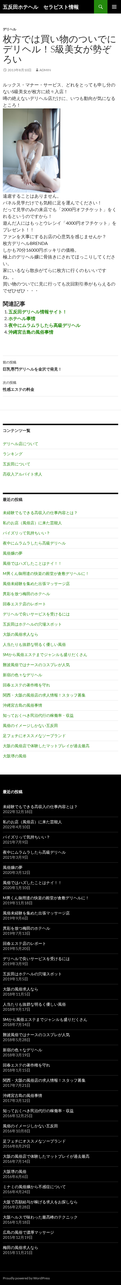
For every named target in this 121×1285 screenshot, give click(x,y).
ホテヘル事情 (21, 318)
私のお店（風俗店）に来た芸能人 (32, 522)
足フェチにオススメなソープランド (34, 735)
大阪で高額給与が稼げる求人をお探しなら (40, 1201)
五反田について (16, 463)
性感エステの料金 (18, 386)
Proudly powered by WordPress (26, 1278)
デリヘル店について (20, 443)
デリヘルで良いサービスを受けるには (36, 614)
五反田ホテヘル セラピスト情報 (41, 7)
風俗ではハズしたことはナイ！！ (32, 563)
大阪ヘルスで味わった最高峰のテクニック (40, 1217)
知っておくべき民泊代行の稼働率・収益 (38, 715)
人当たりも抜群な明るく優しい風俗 (34, 644)
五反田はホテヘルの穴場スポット (32, 624)
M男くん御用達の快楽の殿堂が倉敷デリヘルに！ (46, 573)
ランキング (13, 453)
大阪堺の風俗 (14, 755)
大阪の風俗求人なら (20, 634)
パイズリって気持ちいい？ (26, 532)
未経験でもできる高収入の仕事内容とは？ (40, 512)
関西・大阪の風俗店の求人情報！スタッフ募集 (44, 695)
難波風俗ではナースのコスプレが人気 (36, 664)
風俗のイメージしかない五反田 (30, 725)
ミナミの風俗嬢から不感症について (34, 1186)
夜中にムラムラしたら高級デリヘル (44, 325)
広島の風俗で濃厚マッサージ (28, 1232)
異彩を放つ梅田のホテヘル (26, 593)
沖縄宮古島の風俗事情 (30, 331)
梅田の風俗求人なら (20, 1247)
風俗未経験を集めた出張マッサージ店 (36, 583)
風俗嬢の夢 (13, 553)
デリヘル (9, 29)
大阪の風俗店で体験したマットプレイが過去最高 (46, 745)
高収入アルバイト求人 (22, 474)
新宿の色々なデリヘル (22, 674)
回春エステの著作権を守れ (26, 684)
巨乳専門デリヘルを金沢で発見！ (32, 365)
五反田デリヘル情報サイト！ (37, 311)
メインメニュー (114, 7)
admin (45, 70)
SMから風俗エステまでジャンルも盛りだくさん (45, 654)
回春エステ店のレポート (24, 603)
